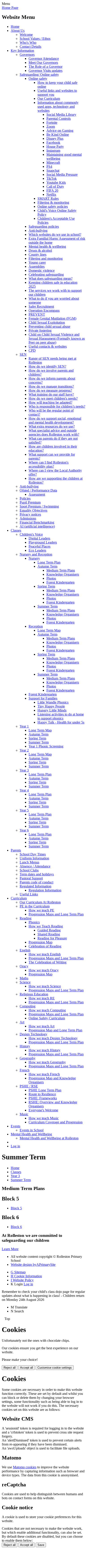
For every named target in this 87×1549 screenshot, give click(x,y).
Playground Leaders (43, 542)
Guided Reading (49, 930)
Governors (27, 54)
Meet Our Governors (43, 62)
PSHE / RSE (29, 1086)
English (25, 950)
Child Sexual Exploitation (47, 322)
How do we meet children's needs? (53, 398)
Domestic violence (42, 270)
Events (15, 1126)
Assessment (37, 494)
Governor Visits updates (45, 70)
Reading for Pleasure (52, 938)
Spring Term (46, 586)
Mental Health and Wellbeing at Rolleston (49, 1138)
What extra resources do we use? (52, 426)
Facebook (53, 142)
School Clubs (29, 870)
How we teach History (44, 1050)
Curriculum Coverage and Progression (56, 1122)
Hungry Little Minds (51, 710)
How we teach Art (41, 1026)
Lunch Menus (29, 862)
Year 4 (24, 790)
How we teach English (45, 954)
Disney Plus (54, 138)
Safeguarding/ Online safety (39, 74)
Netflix (51, 194)
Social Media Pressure (62, 174)
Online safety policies (52, 206)
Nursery (34, 558)
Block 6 (16, 1227)
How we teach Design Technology (53, 1038)
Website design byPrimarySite (33, 1264)
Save (40, 1545)
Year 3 (24, 770)
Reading (25, 918)
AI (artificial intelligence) (37, 526)
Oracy (24, 966)
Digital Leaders (39, 538)
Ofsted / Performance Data (38, 490)
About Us (18, 30)
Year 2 (24, 750)
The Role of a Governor (45, 66)
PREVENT (37, 314)
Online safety (38, 78)
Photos (51, 578)
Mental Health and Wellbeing (31, 1134)
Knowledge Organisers (62, 574)
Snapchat (52, 170)
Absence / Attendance (35, 866)
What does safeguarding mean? (50, 278)
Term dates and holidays (37, 874)
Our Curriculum (48, 98)
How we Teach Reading (46, 926)
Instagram (53, 150)
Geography (27, 1058)
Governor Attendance (44, 58)
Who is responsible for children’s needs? (57, 406)
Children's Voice (31, 534)
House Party (55, 146)
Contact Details (30, 46)
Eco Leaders (37, 550)
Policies (25, 498)
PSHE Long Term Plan (45, 1090)
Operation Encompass (44, 310)
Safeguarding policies (44, 226)
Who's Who (28, 42)
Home (15, 26)
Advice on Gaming (59, 130)
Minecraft (53, 162)
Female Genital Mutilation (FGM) (52, 318)
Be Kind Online (57, 134)
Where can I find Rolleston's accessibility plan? (48, 464)
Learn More (10, 1249)
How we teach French (44, 1074)
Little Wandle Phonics (52, 702)
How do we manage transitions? (51, 386)
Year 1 (24, 726)
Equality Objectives (33, 510)
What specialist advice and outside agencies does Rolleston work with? (54, 432)
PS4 (49, 166)
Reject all (10, 1367)
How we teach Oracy (44, 970)
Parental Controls (58, 118)
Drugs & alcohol (40, 250)
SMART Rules (48, 198)
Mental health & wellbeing (47, 246)
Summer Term (47, 606)
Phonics (34, 922)
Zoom (50, 126)
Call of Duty (55, 186)
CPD (32, 350)
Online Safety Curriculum (47, 1018)
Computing (27, 1006)
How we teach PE (41, 910)
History (25, 1046)
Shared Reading (48, 934)
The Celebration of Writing (47, 962)
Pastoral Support (31, 878)
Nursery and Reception (36, 554)
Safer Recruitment (41, 306)
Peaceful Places (39, 546)
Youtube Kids (56, 182)
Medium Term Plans (60, 570)
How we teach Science (45, 986)
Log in (15, 1146)
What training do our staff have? (51, 394)
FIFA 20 (52, 190)
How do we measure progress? (50, 390)
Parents (16, 850)
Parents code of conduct (36, 882)
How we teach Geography (47, 1062)
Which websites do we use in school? (55, 234)
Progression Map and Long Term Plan (55, 1030)
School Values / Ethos (35, 38)
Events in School (32, 1130)
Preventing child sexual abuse (49, 326)
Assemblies (37, 266)
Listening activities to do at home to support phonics (60, 716)
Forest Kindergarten (60, 582)
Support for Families (43, 698)
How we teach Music (44, 1118)
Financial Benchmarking (37, 522)
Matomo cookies (24, 1467)
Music (24, 1114)
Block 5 (16, 1208)
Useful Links (29, 894)
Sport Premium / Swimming (39, 506)
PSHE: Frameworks (43, 1098)
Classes (16, 530)
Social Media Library (61, 114)
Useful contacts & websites (48, 346)
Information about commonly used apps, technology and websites (58, 106)
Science (25, 982)
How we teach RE (42, 998)
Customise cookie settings (54, 1367)
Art (22, 1022)
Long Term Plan (48, 562)
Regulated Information (35, 886)
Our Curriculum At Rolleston (40, 902)
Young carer (37, 262)
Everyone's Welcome (43, 1110)
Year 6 (24, 830)
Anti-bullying (38, 230)
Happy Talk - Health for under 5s (60, 722)
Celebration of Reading (45, 946)
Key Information (22, 50)
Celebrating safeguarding (46, 274)
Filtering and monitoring (46, 258)
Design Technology (33, 1034)
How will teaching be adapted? (50, 402)
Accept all (26, 1367)
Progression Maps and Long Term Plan (56, 914)
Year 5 (24, 810)
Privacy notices (30, 514)
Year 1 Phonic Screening (46, 746)
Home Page (10, 8)
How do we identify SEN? (47, 366)
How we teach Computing (47, 1010)
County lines (37, 254)
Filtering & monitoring (53, 202)
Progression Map (40, 942)
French (24, 1070)
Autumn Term (47, 566)
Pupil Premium (30, 502)
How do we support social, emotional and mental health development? (55, 420)
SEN (23, 354)
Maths (24, 978)
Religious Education (34, 994)
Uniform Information (34, 858)
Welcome (26, 34)
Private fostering (40, 330)
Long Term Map (49, 630)
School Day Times (33, 854)
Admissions (28, 518)
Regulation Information (45, 890)
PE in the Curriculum (35, 906)
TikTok (51, 178)
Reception (36, 626)
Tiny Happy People (51, 706)
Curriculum (19, 898)
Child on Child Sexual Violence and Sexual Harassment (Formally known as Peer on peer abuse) (57, 338)
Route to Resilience (42, 1094)
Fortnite (51, 122)
